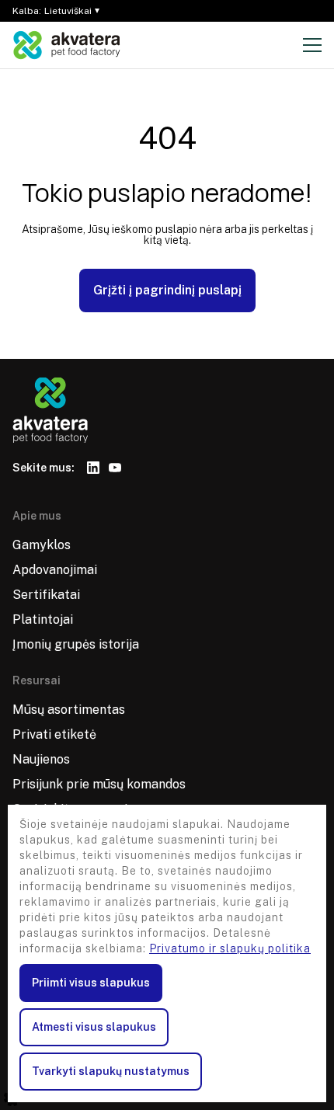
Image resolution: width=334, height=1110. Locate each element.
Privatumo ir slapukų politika (230, 948)
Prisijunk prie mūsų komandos (99, 784)
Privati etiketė (54, 734)
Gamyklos (41, 545)
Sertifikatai (46, 594)
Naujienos (41, 759)
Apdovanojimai (54, 569)
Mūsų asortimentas (68, 709)
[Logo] (66, 45)
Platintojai (42, 619)
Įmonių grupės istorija (75, 644)
